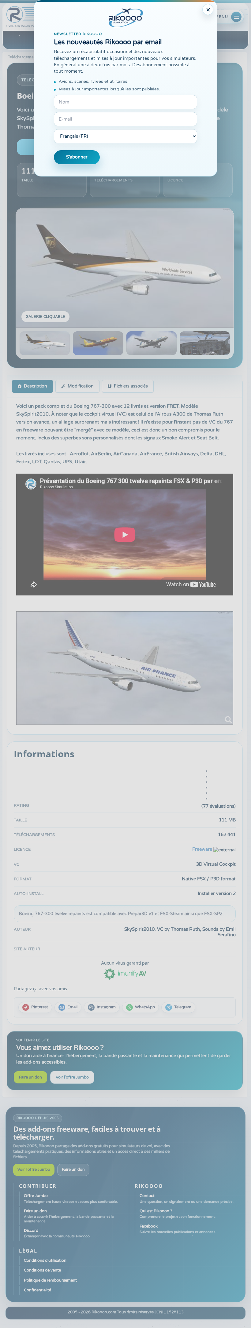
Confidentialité (37, 1290)
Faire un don (30, 1077)
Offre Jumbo (71, 1198)
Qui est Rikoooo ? (177, 1214)
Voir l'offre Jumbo (72, 1077)
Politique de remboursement (50, 1280)
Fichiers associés (131, 386)
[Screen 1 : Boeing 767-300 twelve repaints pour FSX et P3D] (125, 268)
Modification (81, 386)
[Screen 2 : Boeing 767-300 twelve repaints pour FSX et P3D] (98, 343)
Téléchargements (23, 57)
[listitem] (35, 1007)
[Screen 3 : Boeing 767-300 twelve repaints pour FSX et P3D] (151, 343)
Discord (57, 1233)
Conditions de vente (42, 1270)
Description (35, 386)
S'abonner (77, 157)
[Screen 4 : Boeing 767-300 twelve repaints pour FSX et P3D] (205, 343)
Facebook (178, 1229)
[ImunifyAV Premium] (125, 973)
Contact (187, 1198)
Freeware (202, 849)
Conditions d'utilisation (45, 1260)
